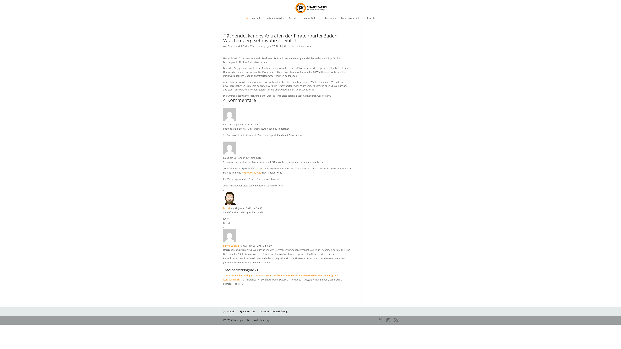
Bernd (226, 208)
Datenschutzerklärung (275, 311)
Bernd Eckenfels (232, 245)
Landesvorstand (350, 18)
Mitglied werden (275, 18)
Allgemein (289, 46)
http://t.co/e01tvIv (251, 172)
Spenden (293, 18)
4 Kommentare (305, 46)
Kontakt (370, 18)
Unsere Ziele (309, 18)
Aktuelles (257, 18)
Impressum (249, 311)
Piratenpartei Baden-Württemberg (246, 46)
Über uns (329, 18)
